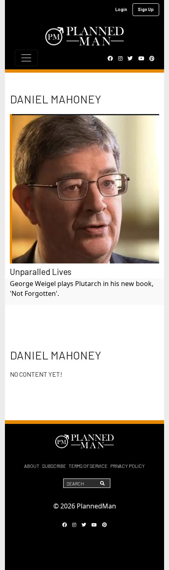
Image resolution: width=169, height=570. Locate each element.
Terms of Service (88, 466)
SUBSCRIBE (54, 466)
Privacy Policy (127, 466)
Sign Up (146, 9)
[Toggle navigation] (26, 58)
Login (121, 9)
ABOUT (31, 466)
